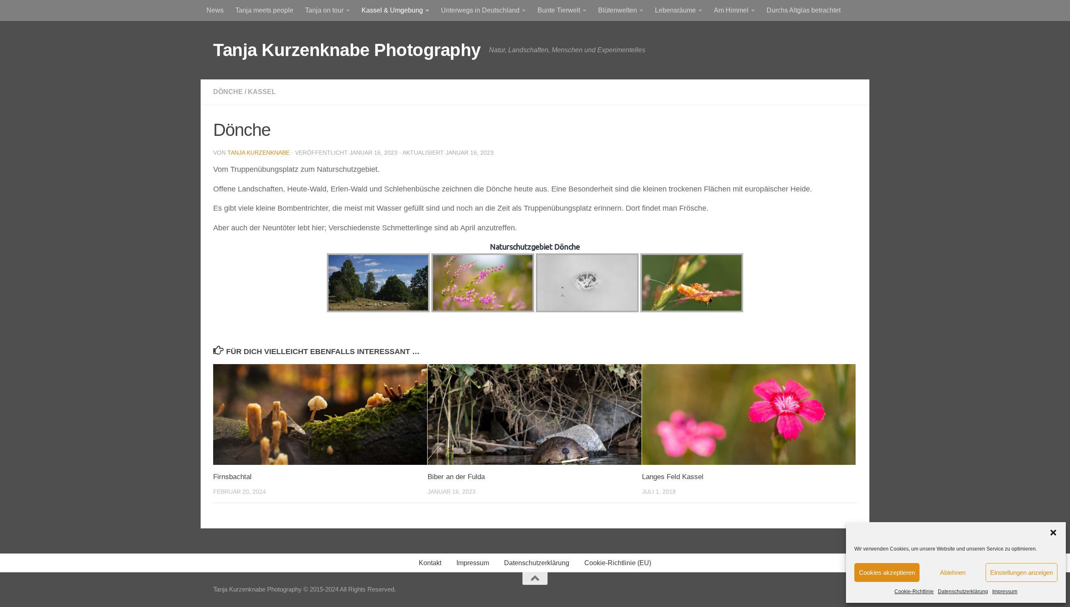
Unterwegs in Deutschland (480, 10)
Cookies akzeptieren (887, 572)
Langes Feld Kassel (672, 477)
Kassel (262, 91)
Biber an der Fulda (456, 477)
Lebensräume (675, 10)
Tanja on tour (324, 10)
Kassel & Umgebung (392, 10)
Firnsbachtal (232, 477)
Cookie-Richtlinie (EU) (617, 562)
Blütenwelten (617, 10)
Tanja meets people (264, 10)
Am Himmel (731, 10)
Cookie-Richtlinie (914, 591)
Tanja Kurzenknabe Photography (347, 50)
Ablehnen (953, 572)
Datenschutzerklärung (963, 591)
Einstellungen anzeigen (1021, 572)
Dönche (228, 91)
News (215, 10)
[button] (1053, 532)
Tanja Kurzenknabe (258, 152)
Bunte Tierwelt (559, 10)
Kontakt (430, 562)
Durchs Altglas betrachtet (804, 10)
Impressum (1004, 591)
